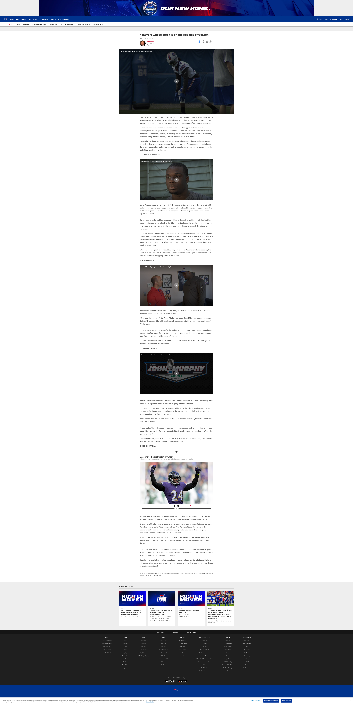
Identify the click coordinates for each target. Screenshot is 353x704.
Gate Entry (204, 646)
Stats (125, 649)
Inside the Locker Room (163, 652)
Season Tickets (228, 643)
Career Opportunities (107, 640)
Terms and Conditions (227, 664)
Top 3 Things (143, 652)
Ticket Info (227, 640)
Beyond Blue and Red (163, 658)
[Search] (317, 19)
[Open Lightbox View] (176, 487)
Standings (125, 658)
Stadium (205, 640)
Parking (205, 643)
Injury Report (125, 652)
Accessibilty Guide (204, 649)
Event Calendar (182, 646)
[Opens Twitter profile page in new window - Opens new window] (148, 45)
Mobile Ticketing (228, 661)
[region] (176, 700)
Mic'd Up (163, 661)
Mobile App (247, 658)
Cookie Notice (106, 646)
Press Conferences (163, 649)
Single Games (227, 658)
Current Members (228, 646)
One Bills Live (247, 661)
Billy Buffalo (247, 652)
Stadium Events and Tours (204, 661)
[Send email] (207, 43)
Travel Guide (183, 655)
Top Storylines (143, 649)
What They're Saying (144, 655)
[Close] (350, 701)
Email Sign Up (247, 640)
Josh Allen (143, 646)
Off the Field (163, 655)
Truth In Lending (107, 649)
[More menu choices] (71, 19)
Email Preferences (247, 643)
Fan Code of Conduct (204, 652)
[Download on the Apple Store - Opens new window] (170, 681)
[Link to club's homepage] (5, 19)
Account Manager (228, 670)
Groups (228, 652)
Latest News (143, 640)
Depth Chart (125, 643)
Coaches (125, 646)
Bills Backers (247, 649)
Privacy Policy (150, 702)
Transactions (125, 655)
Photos (247, 664)
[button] (176, 81)
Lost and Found (204, 655)
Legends (125, 667)
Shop (247, 646)
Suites (227, 655)
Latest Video (164, 640)
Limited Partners (125, 661)
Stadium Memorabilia (204, 670)
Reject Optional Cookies (271, 700)
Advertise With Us (106, 652)
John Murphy (150, 41)
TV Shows (163, 664)
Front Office (125, 664)
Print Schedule (182, 649)
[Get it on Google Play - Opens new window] (182, 682)
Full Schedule (182, 640)
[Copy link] (210, 42)
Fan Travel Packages (228, 667)
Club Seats (228, 649)
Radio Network (247, 667)
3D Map (205, 664)
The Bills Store (204, 667)
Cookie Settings (256, 700)
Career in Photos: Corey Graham (156, 456)
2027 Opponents (183, 643)
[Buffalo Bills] (176, 690)
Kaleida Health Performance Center (204, 658)
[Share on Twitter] (203, 43)
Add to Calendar (183, 652)
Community (247, 655)
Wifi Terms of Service (107, 643)
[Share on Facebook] (199, 43)
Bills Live (163, 643)
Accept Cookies (286, 700)
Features (143, 643)
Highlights (163, 646)
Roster (125, 640)
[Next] (190, 506)
